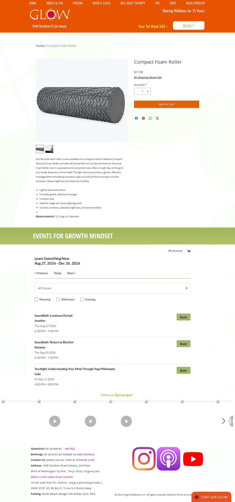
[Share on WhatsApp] (150, 118)
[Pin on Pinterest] (143, 118)
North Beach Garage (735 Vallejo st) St (66, 494)
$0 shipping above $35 (148, 77)
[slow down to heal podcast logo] (168, 459)
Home (40, 46)
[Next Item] (223, 421)
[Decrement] (137, 91)
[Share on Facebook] (136, 118)
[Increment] (148, 91)
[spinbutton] (142, 91)
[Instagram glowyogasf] (144, 459)
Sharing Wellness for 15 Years (183, 10)
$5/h (93, 494)
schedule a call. (85, 460)
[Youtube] (193, 459)
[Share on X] (157, 118)
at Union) (60, 26)
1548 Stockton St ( (43, 26)
